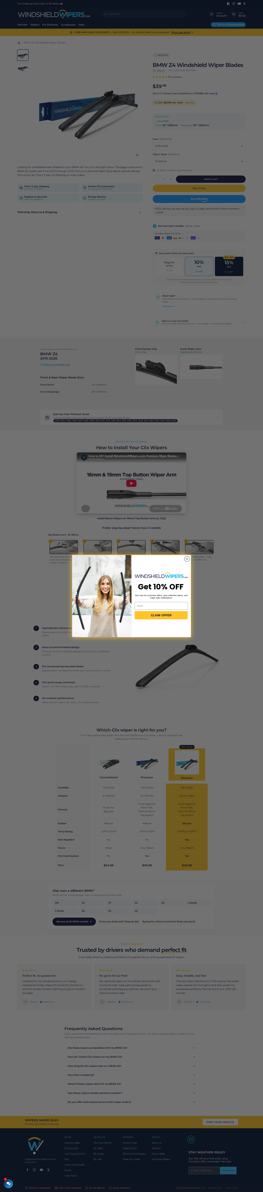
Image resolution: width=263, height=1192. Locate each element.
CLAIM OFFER (161, 615)
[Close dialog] (187, 559)
